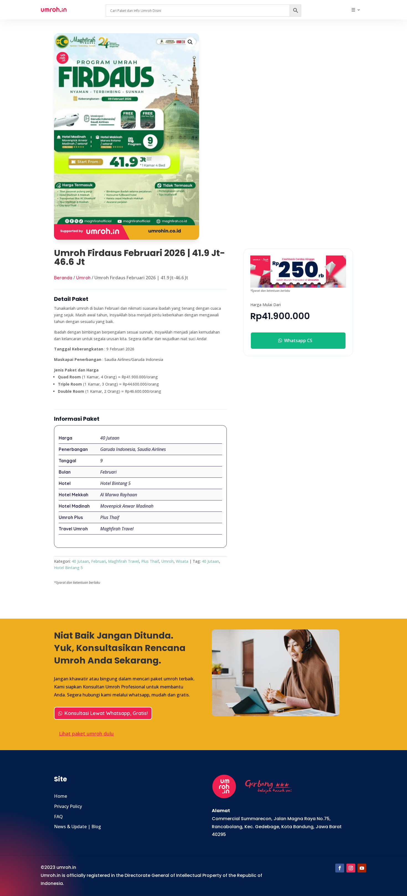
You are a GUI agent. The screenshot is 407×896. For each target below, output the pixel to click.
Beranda (63, 277)
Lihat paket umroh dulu (86, 733)
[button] (190, 42)
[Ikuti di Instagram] (350, 868)
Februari (98, 561)
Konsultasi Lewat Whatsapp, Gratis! (106, 713)
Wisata (182, 561)
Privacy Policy (68, 806)
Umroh (83, 277)
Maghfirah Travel (123, 561)
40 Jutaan (80, 561)
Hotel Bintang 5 (68, 567)
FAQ (58, 817)
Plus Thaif (150, 561)
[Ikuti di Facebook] (339, 868)
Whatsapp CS (298, 340)
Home (60, 796)
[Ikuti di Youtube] (361, 868)
